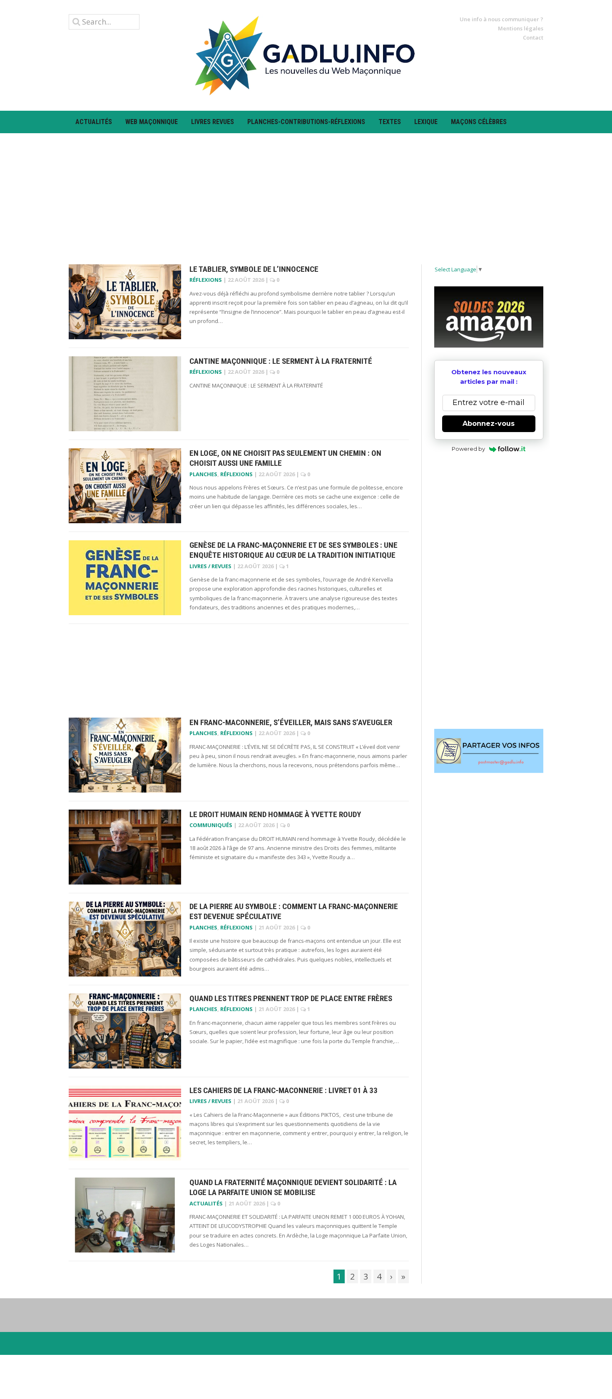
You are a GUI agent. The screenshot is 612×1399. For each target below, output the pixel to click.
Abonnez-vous (489, 423)
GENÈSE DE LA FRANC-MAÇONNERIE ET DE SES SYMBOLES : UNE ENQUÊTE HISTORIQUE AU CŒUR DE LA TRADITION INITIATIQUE (293, 550)
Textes (389, 122)
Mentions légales (520, 28)
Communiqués (210, 825)
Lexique (426, 122)
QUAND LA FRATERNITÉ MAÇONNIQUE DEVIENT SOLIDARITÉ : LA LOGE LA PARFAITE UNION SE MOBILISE (293, 1188)
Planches (203, 474)
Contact (533, 37)
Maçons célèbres (479, 122)
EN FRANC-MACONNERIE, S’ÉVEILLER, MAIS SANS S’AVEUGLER (290, 722)
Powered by (468, 448)
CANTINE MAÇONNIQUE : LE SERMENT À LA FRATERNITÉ (280, 361)
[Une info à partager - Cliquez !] (489, 751)
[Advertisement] (306, 191)
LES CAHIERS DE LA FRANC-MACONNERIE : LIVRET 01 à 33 (283, 1090)
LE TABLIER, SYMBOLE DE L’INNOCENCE (253, 269)
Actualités (93, 122)
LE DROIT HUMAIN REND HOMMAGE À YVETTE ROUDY (275, 814)
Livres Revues (212, 122)
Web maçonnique (151, 122)
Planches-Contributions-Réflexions (306, 122)
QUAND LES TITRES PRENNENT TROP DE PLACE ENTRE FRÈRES (290, 998)
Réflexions (205, 279)
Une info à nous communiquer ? (501, 19)
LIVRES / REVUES (210, 566)
